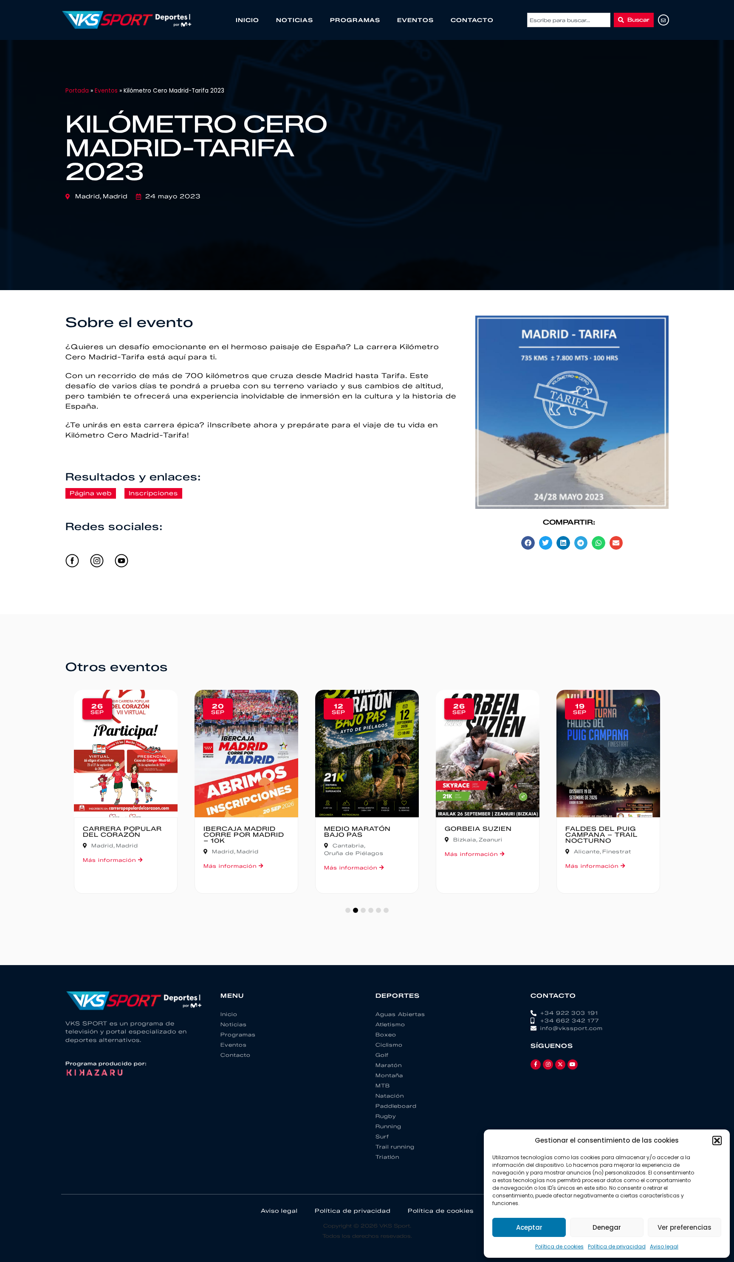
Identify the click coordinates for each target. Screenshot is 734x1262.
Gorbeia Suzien (478, 829)
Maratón (388, 1065)
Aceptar (529, 1227)
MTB (382, 1085)
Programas (355, 20)
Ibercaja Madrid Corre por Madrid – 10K (243, 834)
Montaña (389, 1075)
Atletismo (390, 1024)
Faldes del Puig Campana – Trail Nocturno (601, 834)
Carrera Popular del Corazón (122, 832)
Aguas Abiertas (400, 1014)
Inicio (247, 20)
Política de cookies (559, 1246)
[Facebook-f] (536, 1064)
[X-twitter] (560, 1064)
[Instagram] (548, 1064)
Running (388, 1126)
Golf (382, 1055)
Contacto (472, 20)
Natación (389, 1096)
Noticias (294, 20)
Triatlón (387, 1157)
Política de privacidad (617, 1246)
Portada (77, 91)
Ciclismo (389, 1045)
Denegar (607, 1227)
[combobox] (568, 20)
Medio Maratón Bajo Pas (357, 832)
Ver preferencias (684, 1227)
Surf (382, 1136)
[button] (717, 1140)
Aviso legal (664, 1246)
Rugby (385, 1116)
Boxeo (385, 1034)
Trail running (395, 1146)
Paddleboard (396, 1106)
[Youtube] (572, 1064)
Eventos (415, 20)
